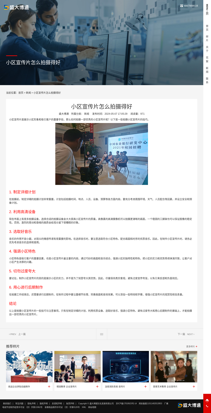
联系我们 (7, 403)
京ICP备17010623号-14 (126, 403)
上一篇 (22, 334)
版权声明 (44, 403)
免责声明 (70, 403)
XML (84, 407)
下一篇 (181, 334)
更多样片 (190, 346)
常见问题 (19, 403)
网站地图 (92, 407)
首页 (20, 92)
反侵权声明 (57, 403)
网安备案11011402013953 (150, 403)
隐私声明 (31, 403)
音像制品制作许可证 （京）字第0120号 (62, 407)
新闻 (28, 92)
